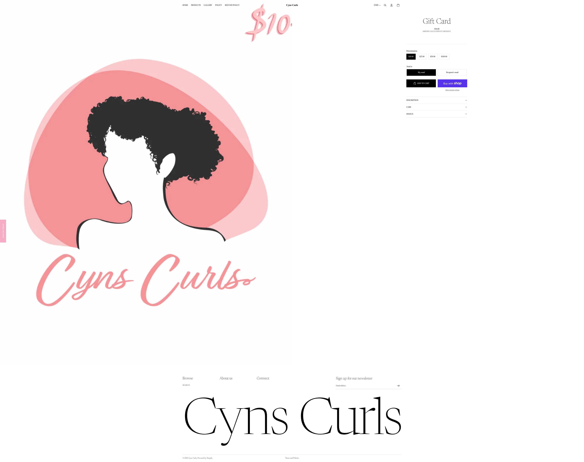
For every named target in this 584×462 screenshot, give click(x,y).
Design (409, 114)
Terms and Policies (292, 458)
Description (412, 100)
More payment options (452, 90)
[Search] (385, 5)
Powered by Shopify (205, 458)
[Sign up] (398, 386)
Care (408, 107)
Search (186, 385)
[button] (3, 231)
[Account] (391, 5)
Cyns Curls (192, 458)
